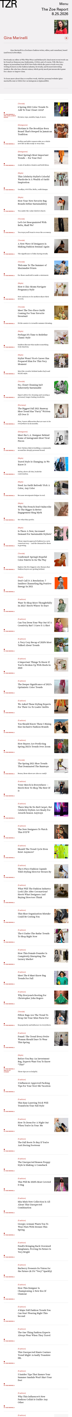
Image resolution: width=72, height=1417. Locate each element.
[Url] (66, 38)
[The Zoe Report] (8, 4)
